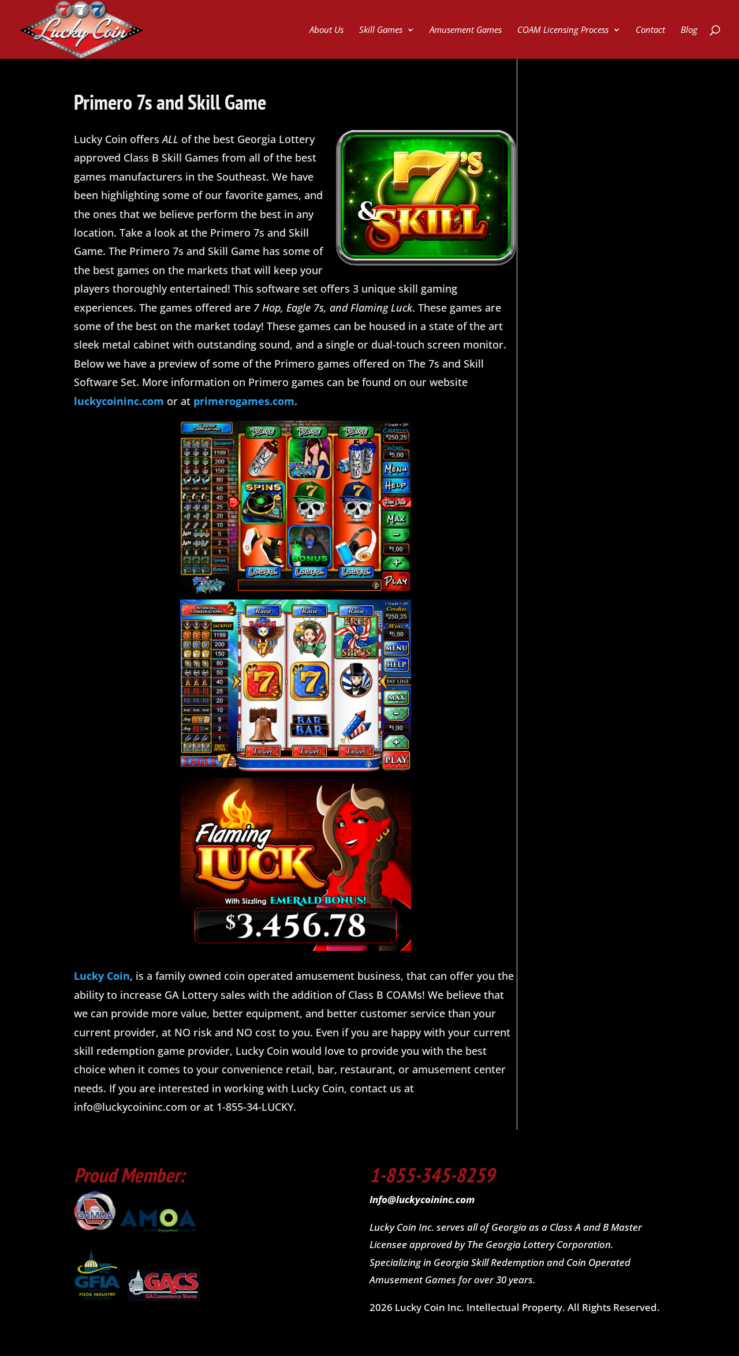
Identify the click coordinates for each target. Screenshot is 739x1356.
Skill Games (380, 30)
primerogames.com (243, 401)
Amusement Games (466, 30)
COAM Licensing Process (563, 30)
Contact (650, 30)
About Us (326, 30)
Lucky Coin (102, 976)
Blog (689, 30)
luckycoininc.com (119, 401)
